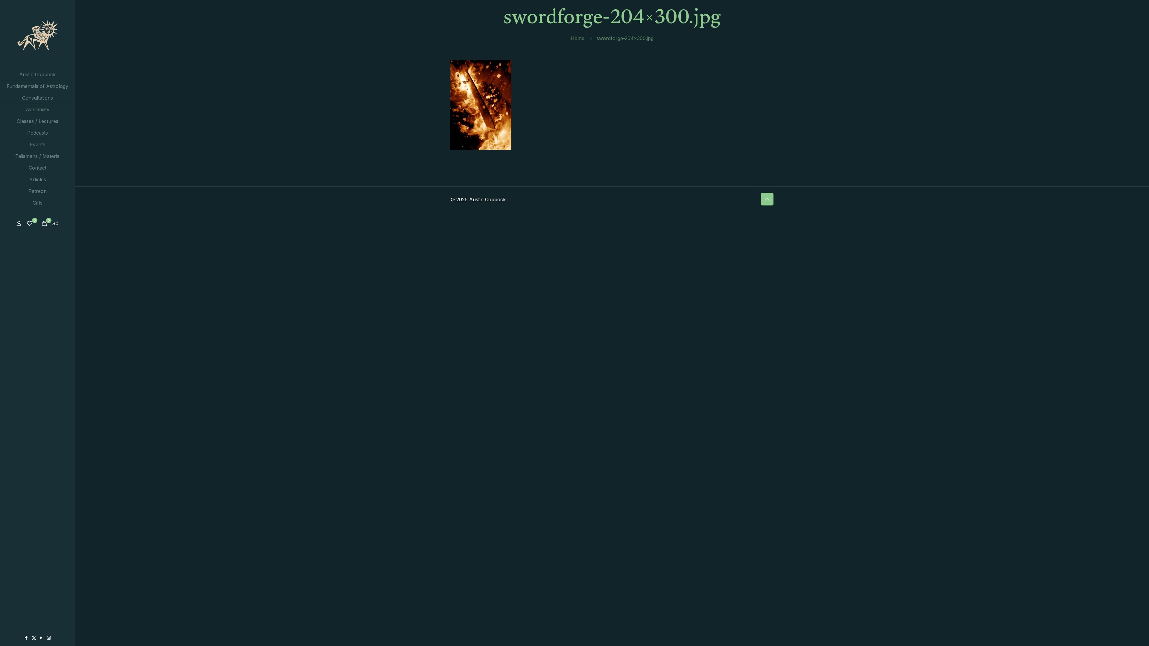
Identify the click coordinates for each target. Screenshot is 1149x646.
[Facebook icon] (26, 638)
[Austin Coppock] (37, 34)
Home (577, 38)
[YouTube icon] (41, 638)
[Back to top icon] (767, 199)
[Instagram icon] (49, 638)
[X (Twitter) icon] (34, 638)
